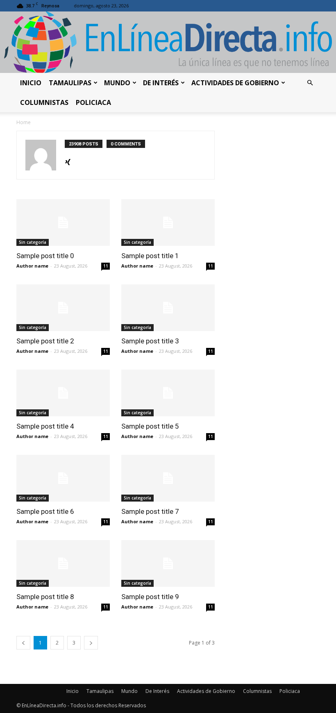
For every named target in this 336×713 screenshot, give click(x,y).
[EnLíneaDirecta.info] (168, 42)
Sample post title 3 (150, 341)
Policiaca (93, 102)
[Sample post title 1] (168, 222)
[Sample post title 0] (63, 222)
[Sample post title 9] (168, 563)
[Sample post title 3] (168, 307)
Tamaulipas (70, 82)
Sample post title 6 (45, 511)
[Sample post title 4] (63, 393)
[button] (310, 83)
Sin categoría (32, 242)
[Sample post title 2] (63, 307)
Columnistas (44, 102)
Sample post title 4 (45, 426)
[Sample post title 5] (168, 393)
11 (105, 266)
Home (23, 122)
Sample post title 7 (150, 511)
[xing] (68, 161)
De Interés (161, 82)
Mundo (117, 82)
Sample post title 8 (45, 597)
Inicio (30, 82)
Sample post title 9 (150, 597)
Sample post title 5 (150, 426)
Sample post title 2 (45, 341)
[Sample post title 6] (63, 478)
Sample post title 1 (150, 256)
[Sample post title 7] (168, 478)
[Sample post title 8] (63, 563)
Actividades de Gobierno (235, 82)
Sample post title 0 (45, 256)
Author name (32, 266)
